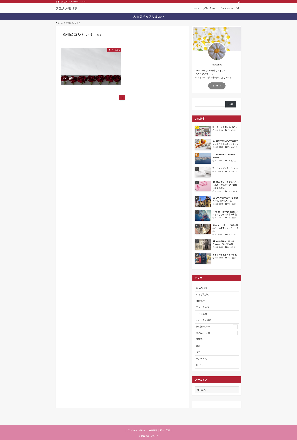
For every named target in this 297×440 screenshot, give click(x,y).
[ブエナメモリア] (67, 8)
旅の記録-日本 (203, 333)
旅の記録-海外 (203, 326)
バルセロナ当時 (203, 320)
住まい (199, 365)
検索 (231, 104)
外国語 (199, 339)
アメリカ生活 (202, 307)
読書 (198, 346)
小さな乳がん (202, 294)
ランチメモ (201, 358)
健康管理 (200, 301)
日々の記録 (201, 288)
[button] (238, 8)
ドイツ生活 (201, 313)
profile (217, 85)
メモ (198, 352)
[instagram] (239, 1)
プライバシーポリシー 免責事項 (142, 430)
